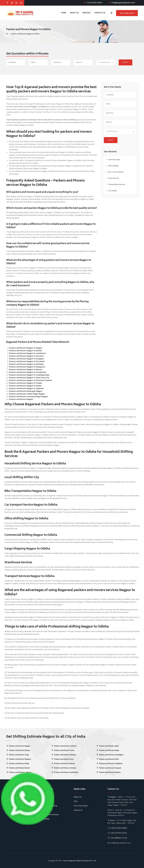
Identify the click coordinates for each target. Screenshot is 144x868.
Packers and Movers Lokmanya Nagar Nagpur (28, 396)
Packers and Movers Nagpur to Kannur (25, 350)
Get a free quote (127, 13)
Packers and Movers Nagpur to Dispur (25, 386)
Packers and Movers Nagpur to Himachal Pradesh (30, 380)
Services (86, 12)
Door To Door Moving (115, 172)
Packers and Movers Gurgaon (110, 768)
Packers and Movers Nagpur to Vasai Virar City (29, 377)
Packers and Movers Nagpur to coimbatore (27, 353)
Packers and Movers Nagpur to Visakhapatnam (29, 375)
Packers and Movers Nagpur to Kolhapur (26, 364)
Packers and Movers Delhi (109, 759)
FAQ (75, 801)
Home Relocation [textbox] (104, 62)
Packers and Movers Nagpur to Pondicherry (27, 372)
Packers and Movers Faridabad (110, 763)
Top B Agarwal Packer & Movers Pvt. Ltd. (79, 860)
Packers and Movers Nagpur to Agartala (26, 388)
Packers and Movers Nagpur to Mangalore (27, 367)
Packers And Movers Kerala (19, 750)
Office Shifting (113, 166)
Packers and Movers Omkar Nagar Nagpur (27, 394)
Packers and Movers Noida (19, 763)
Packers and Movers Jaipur (109, 746)
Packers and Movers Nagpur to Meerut (25, 369)
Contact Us (99, 12)
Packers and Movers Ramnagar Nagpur (25, 391)
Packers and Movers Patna (64, 750)
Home (63, 12)
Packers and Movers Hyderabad (66, 772)
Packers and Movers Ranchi (19, 768)
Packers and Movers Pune (64, 759)
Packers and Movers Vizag (19, 755)
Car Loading (112, 190)
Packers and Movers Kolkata (110, 772)
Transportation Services (116, 184)
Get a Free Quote (81, 805)
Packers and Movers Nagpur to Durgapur (26, 358)
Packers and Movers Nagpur (21, 399)
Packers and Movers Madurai (20, 759)
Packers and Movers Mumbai (65, 755)
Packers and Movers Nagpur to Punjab (25, 383)
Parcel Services (113, 178)
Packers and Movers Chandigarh (111, 755)
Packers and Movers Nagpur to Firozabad (26, 361)
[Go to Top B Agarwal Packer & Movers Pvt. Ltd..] (7, 34)
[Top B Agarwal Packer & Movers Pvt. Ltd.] (20, 13)
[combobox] (105, 62)
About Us (74, 12)
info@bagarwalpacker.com (123, 2)
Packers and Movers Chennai (65, 768)
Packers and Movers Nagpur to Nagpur (25, 348)
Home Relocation (114, 160)
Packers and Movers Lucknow (20, 772)
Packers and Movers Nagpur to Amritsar (26, 356)
